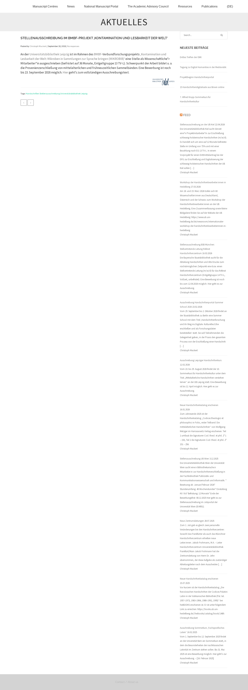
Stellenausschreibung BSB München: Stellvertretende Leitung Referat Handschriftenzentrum (197, 249)
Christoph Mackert (38, 46)
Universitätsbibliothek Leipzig (49, 54)
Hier (65, 72)
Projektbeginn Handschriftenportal (197, 77)
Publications (209, 6)
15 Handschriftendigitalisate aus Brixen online (202, 87)
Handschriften (32, 93)
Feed (186, 115)
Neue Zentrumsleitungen (192, 520)
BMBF (97, 54)
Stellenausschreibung (50, 93)
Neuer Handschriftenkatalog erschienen (199, 405)
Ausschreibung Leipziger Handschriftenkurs (200, 360)
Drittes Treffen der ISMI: (191, 57)
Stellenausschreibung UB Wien (194, 458)
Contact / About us (126, 682)
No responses (73, 46)
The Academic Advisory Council (148, 6)
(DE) (230, 6)
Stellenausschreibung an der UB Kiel (197, 124)
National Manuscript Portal (101, 6)
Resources (185, 6)
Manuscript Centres (45, 6)
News (71, 6)
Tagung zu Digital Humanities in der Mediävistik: (203, 67)
